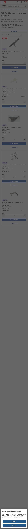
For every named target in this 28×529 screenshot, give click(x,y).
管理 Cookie (14, 525)
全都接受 (14, 522)
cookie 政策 (14, 517)
